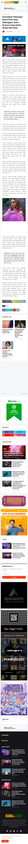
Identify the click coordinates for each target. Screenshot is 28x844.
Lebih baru (4, 393)
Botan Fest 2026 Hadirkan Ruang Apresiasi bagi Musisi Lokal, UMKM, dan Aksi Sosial (19, 784)
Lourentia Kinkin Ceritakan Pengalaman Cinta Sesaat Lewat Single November (7, 353)
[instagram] (17, 831)
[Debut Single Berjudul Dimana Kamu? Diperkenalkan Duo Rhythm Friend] (7, 464)
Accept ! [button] (5, 841)
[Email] (17, 310)
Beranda (4, 14)
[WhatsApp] (10, 310)
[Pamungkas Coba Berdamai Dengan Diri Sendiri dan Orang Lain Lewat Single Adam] (6, 772)
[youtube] (14, 831)
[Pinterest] (14, 310)
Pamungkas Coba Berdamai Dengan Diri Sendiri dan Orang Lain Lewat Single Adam (18, 771)
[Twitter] (7, 310)
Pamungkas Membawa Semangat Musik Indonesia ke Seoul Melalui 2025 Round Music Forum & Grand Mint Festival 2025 (19, 485)
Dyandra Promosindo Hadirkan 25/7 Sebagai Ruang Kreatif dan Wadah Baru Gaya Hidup (19, 555)
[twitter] (10, 831)
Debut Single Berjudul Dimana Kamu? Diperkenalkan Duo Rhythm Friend (18, 464)
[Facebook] (3, 310)
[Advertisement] (14, 377)
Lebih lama (23, 393)
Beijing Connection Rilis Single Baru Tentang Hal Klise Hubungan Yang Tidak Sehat (19, 474)
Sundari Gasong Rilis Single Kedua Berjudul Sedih (7, 331)
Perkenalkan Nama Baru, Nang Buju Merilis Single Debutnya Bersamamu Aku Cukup (19, 333)
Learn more (10, 837)
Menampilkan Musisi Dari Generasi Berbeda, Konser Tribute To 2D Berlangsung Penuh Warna (19, 546)
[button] (2, 2)
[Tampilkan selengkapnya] (21, 310)
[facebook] (7, 831)
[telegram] (21, 831)
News (9, 14)
